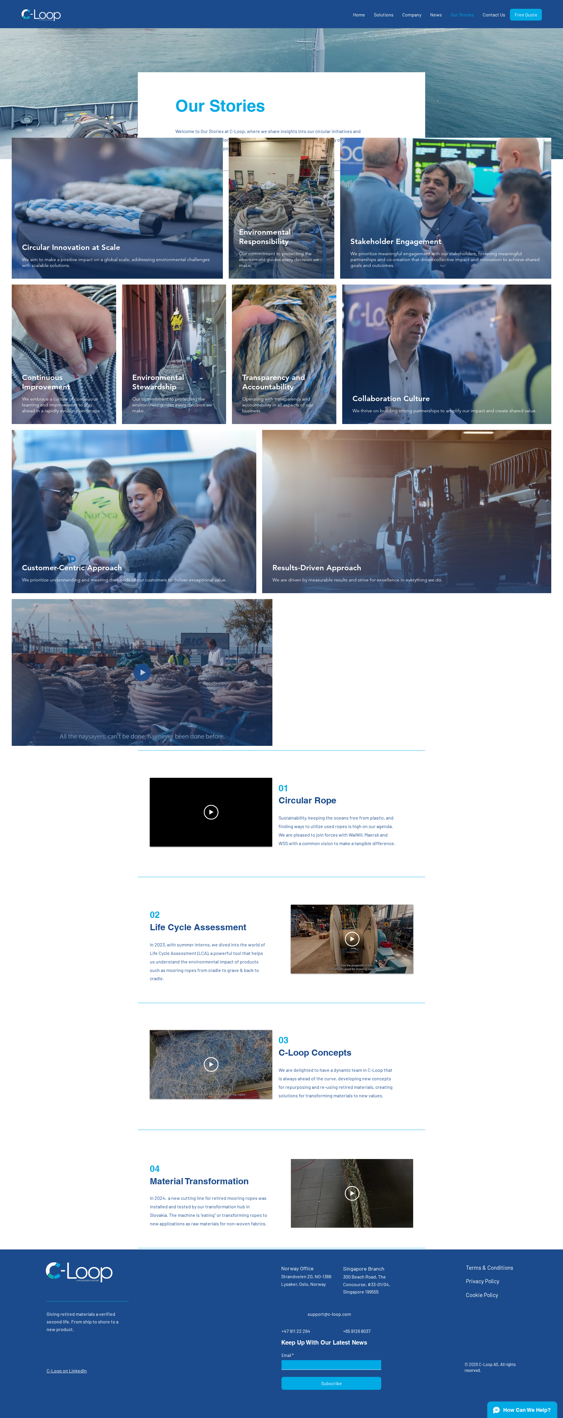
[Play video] (211, 812)
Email (287, 1355)
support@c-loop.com (329, 1314)
